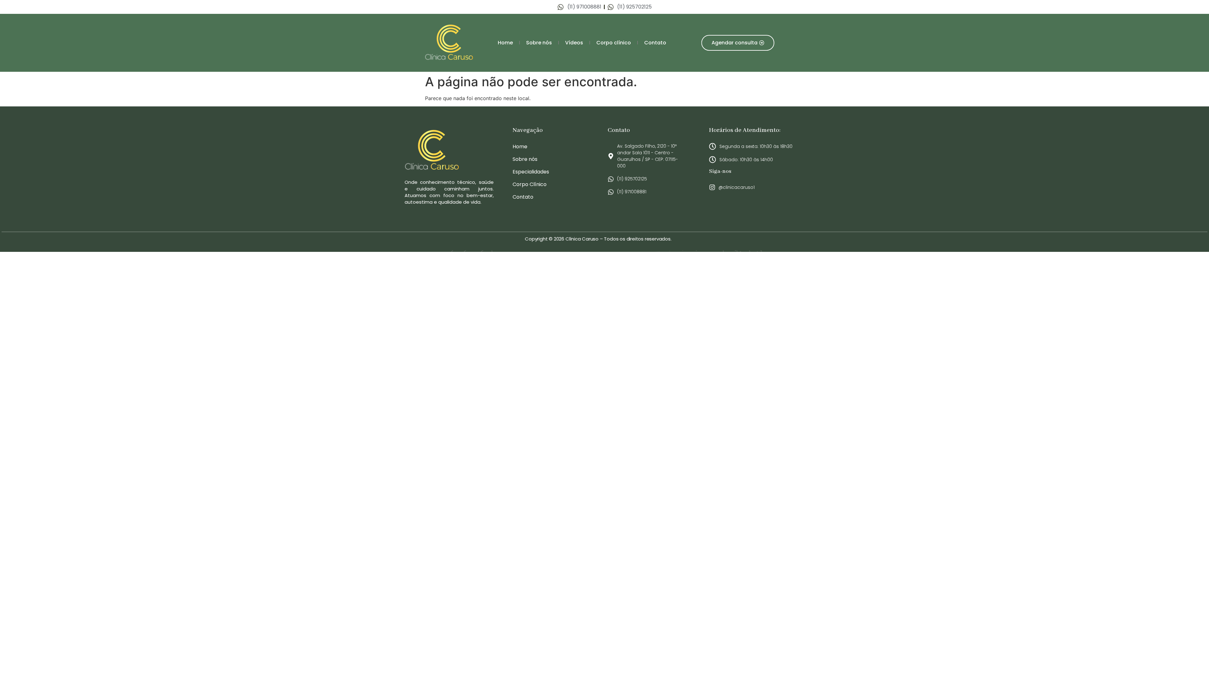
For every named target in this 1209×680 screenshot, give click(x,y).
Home (505, 42)
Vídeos (574, 42)
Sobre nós (539, 42)
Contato (655, 42)
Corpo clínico (613, 42)
